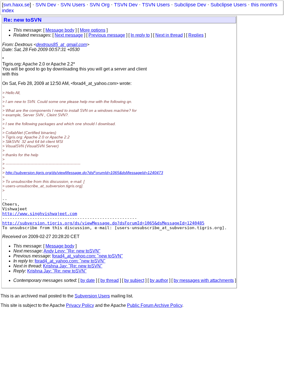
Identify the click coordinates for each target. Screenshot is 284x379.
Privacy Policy (80, 305)
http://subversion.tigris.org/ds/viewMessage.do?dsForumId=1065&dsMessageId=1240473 (84, 172)
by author (159, 280)
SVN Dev (46, 4)
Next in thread (169, 35)
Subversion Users (92, 296)
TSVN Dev (126, 4)
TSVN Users (156, 4)
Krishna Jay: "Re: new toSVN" (72, 266)
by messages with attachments (204, 280)
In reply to (140, 35)
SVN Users (72, 4)
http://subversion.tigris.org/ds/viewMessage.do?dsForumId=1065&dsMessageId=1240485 (103, 223)
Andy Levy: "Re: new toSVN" (72, 251)
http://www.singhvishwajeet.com (39, 213)
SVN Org (100, 4)
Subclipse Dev (190, 4)
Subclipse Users (229, 4)
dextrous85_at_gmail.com (61, 44)
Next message (69, 35)
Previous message (106, 35)
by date (87, 280)
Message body (59, 30)
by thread (109, 280)
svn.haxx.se (16, 4)
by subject (134, 280)
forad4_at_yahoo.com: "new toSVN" (87, 256)
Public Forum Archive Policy (154, 305)
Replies (196, 35)
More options (92, 30)
